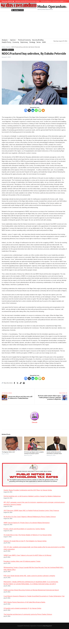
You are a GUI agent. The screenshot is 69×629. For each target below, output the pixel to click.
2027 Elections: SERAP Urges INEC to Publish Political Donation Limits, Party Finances (31, 510)
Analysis (5, 40)
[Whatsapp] (36, 110)
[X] (29, 110)
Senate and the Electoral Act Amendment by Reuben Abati (54, 452)
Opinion (13, 40)
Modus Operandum (51, 6)
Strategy (32, 42)
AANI (44, 42)
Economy (16, 42)
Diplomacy (24, 42)
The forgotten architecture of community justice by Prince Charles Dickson (28, 614)
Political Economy (24, 40)
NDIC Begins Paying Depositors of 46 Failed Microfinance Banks (24, 602)
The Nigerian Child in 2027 (8, 452)
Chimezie (34, 422)
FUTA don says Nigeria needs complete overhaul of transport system (34, 452)
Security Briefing (37, 40)
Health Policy (6, 42)
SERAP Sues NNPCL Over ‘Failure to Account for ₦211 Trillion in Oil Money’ (28, 555)
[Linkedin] (32, 110)
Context (4, 50)
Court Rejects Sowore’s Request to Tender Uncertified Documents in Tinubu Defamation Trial (34, 596)
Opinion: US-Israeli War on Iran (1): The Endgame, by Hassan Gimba (25, 541)
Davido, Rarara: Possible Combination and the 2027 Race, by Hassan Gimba (28, 490)
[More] (43, 110)
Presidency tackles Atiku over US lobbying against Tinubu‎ (22, 561)
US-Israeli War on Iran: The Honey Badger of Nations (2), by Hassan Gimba (28, 535)
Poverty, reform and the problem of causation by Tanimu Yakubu (24, 529)
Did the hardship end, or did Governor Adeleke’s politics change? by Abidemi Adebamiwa (32, 496)
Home (3, 47)
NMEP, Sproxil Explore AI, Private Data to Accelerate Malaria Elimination (27, 523)
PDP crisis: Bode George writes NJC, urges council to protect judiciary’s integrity (29, 576)
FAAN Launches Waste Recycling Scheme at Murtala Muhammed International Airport (31, 590)
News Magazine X (47, 625)
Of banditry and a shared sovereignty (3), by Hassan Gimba (22, 608)
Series (38, 42)
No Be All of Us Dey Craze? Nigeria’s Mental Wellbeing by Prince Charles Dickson (30, 516)
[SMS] (39, 110)
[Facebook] (25, 110)
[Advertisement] (34, 25)
